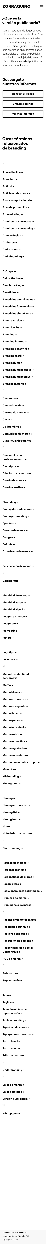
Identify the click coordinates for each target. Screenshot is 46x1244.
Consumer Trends (23, 94)
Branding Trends (23, 104)
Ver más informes (23, 114)
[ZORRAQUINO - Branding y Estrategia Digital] (17, 6)
